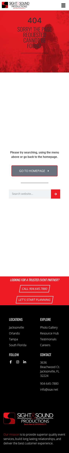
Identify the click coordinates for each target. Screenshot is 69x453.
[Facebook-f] (10, 362)
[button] (49, 5)
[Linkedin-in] (24, 362)
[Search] (55, 194)
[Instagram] (17, 362)
